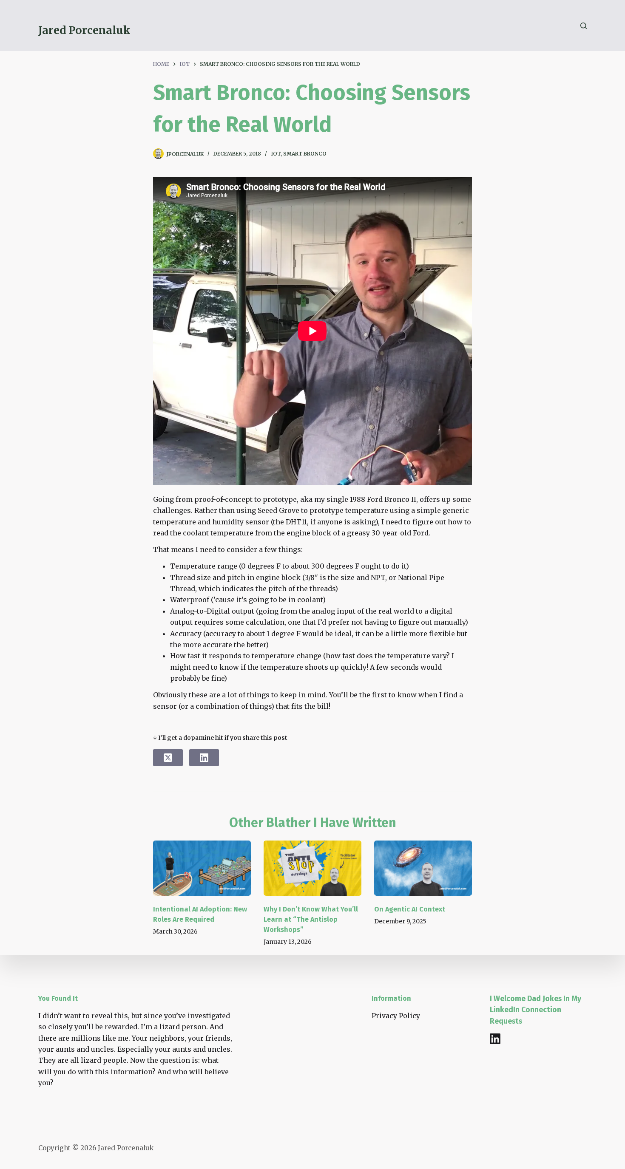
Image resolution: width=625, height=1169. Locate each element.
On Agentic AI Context (409, 909)
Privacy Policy (396, 1015)
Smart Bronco (305, 153)
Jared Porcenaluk (84, 30)
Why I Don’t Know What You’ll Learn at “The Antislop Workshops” (311, 919)
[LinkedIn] (204, 757)
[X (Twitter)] (168, 757)
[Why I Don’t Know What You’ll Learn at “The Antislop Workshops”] (312, 868)
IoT (276, 153)
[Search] (583, 26)
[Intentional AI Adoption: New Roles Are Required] (202, 868)
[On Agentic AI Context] (423, 868)
